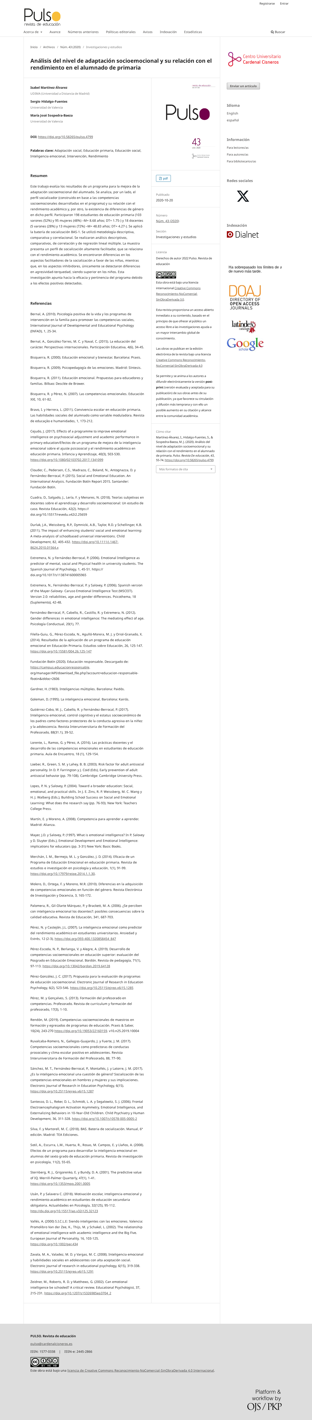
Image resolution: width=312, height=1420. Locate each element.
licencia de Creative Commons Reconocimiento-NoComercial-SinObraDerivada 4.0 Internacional (140, 1370)
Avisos (148, 32)
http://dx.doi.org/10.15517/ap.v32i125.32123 (64, 1211)
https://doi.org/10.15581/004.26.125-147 (61, 651)
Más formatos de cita (173, 469)
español (233, 120)
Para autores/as (237, 154)
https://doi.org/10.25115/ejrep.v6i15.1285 (101, 988)
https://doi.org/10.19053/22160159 (80, 1031)
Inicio (34, 47)
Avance (55, 32)
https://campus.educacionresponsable (59, 667)
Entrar (284, 3)
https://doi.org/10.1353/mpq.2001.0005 (60, 1183)
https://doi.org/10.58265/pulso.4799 (65, 137)
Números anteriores (83, 32)
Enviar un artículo (243, 86)
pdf (165, 178)
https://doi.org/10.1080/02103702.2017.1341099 (66, 460)
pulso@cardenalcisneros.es (51, 1344)
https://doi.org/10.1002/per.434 (54, 1244)
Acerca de (32, 32)
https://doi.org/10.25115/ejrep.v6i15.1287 (62, 1091)
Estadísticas (193, 32)
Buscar (279, 32)
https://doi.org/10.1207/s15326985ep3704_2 (77, 1293)
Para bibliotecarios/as (241, 161)
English (232, 113)
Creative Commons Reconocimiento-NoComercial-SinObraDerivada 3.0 (178, 294)
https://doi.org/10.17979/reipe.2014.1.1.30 (62, 873)
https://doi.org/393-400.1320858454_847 (85, 938)
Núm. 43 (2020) (70, 47)
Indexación (168, 32)
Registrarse (267, 3)
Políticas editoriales (121, 32)
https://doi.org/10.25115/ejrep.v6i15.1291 (62, 1271)
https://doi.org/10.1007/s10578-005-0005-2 (104, 1118)
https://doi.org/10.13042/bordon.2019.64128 (76, 966)
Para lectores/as (238, 148)
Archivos (49, 47)
